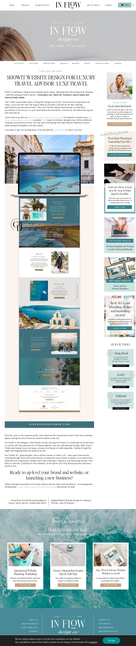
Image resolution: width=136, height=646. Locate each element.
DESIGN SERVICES (30, 623)
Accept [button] (111, 640)
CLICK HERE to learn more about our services (37, 487)
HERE (44, 120)
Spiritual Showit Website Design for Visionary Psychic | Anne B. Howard (71, 501)
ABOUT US (33, 620)
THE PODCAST (104, 623)
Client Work (45, 71)
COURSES (33, 631)
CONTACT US (104, 620)
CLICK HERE (59, 130)
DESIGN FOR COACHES (108, 631)
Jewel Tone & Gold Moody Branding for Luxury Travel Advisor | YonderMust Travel (27, 501)
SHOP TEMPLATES (30, 627)
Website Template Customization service (45, 117)
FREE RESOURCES (106, 627)
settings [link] (93, 642)
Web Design (57, 71)
